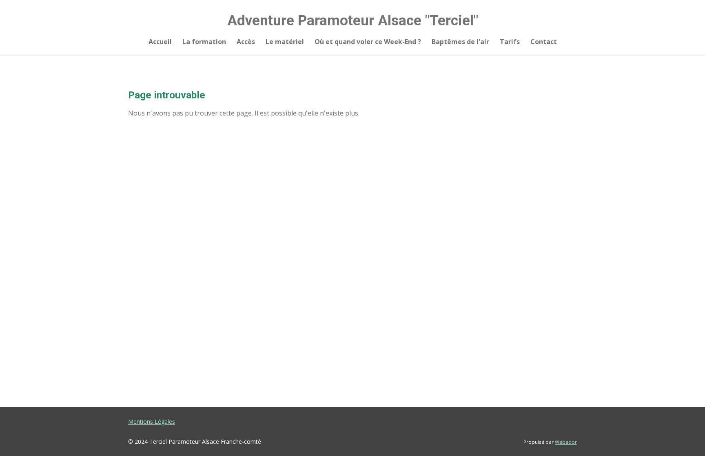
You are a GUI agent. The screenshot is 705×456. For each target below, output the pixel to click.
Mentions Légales (151, 421)
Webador (566, 442)
